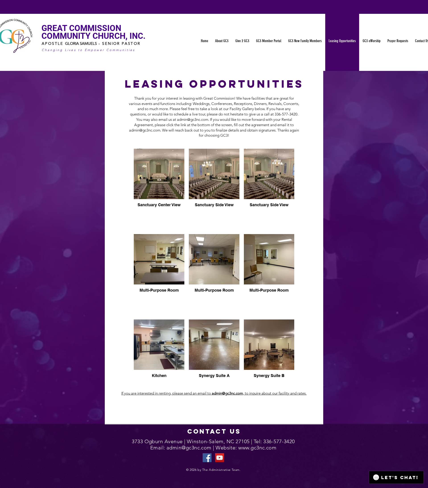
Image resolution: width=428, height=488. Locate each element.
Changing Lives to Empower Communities (88, 50)
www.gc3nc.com (257, 448)
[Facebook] (207, 457)
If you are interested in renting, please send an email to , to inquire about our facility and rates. (214, 393)
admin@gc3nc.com (192, 119)
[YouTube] (219, 457)
